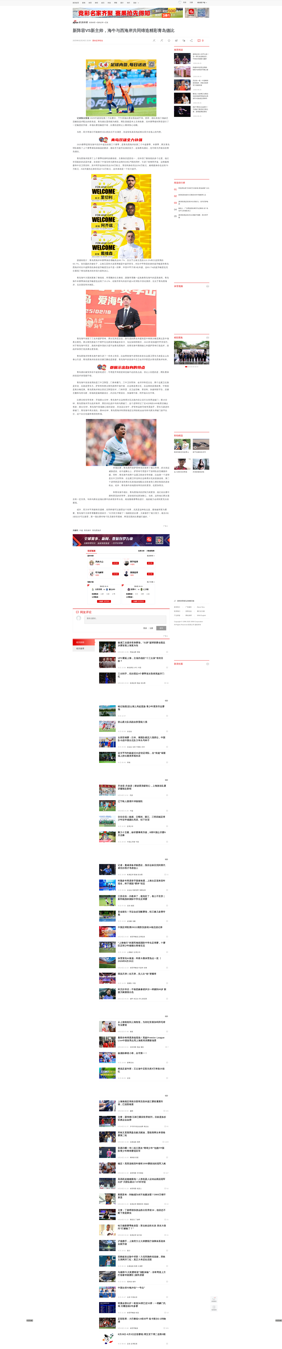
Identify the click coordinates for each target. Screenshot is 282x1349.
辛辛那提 (140, 1173)
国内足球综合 (97, 40)
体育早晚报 (134, 937)
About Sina (201, 607)
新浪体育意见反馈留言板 (185, 601)
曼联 (142, 1047)
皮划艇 (129, 921)
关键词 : (76, 530)
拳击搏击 (130, 667)
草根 (138, 652)
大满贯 (140, 1266)
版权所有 (198, 625)
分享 (191, 40)
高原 (131, 795)
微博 (176, 40)
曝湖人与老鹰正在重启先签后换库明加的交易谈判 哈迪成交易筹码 (200, 96)
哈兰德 (139, 1235)
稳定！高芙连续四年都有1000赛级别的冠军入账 (142, 1163)
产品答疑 (177, 615)
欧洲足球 (133, 683)
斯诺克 (132, 1219)
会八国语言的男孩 (180, 472)
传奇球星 (133, 1047)
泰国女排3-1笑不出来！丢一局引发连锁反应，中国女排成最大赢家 (201, 56)
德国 (132, 906)
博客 (115, 3)
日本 (143, 747)
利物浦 (146, 1204)
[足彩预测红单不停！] (128, 12)
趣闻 (131, 1111)
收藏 (169, 40)
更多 (134, 3)
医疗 (128, 1250)
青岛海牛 (87, 530)
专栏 (128, 3)
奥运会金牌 (139, 1126)
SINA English (201, 615)
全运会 (129, 731)
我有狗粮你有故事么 (181, 452)
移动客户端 (201, 2)
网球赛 (132, 1157)
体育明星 (133, 1173)
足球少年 (130, 826)
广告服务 (189, 607)
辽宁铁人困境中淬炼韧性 (130, 801)
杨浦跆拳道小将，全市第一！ (132, 1053)
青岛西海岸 (96, 530)
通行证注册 (201, 611)
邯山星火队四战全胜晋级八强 (132, 722)
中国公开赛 (131, 842)
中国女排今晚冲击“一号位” (131, 1287)
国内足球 (100, 22)
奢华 (134, 1282)
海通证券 (142, 890)
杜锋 (145, 968)
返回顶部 (214, 1316)
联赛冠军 (136, 890)
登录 (145, 628)
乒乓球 (132, 1126)
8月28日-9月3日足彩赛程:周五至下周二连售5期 (142, 1334)
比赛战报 (133, 1142)
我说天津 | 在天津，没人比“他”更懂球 (137, 974)
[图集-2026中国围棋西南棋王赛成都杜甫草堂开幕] (191, 352)
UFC (135, 667)
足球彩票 (141, 937)
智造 (131, 1031)
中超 (81, 530)
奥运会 (146, 1126)
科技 (109, 3)
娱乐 (102, 3)
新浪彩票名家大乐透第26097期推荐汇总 (192, 195)
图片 (122, 3)
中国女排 (134, 1297)
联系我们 (177, 611)
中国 (139, 667)
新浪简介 (177, 607)
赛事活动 (130, 1062)
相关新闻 (80, 642)
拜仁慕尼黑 (143, 999)
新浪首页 (76, 3)
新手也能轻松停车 (199, 452)
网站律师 (189, 615)
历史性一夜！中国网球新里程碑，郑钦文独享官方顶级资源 (200, 83)
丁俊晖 (137, 1219)
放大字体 (161, 40)
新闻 (83, 3)
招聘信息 (189, 611)
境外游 (129, 1282)
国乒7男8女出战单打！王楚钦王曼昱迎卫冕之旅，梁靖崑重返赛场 (200, 109)
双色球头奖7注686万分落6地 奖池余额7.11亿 (193, 188)
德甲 (131, 999)
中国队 (138, 747)
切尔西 (143, 683)
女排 (134, 747)
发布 (161, 628)
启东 (128, 906)
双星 (136, 1157)
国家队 (129, 983)
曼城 (135, 874)
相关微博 (80, 648)
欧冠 (137, 1313)
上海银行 (130, 952)
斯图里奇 (140, 1204)
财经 (96, 3)
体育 (90, 3)
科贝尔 (136, 999)
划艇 (134, 921)
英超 (138, 683)
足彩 (128, 1078)
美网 (138, 1142)
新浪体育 (92, 22)
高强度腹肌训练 (198, 472)
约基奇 (140, 968)
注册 (191, 2)
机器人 (139, 1188)
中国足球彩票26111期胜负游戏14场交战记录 (140, 927)
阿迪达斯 (133, 652)
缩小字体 (154, 40)
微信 (183, 40)
